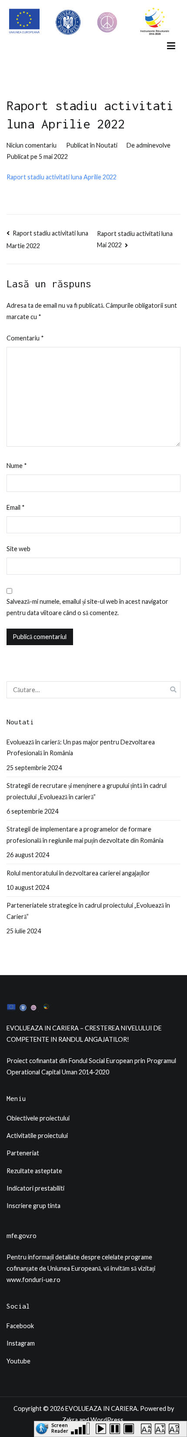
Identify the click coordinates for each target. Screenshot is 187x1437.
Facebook (20, 1325)
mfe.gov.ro (22, 1235)
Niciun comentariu (32, 145)
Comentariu (25, 338)
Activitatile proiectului (37, 1135)
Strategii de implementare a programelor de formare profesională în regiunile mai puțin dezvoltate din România (85, 834)
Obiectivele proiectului (38, 1118)
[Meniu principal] (171, 46)
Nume (17, 465)
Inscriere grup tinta (33, 1205)
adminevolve (153, 145)
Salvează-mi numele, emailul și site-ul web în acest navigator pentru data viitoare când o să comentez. (87, 607)
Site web (18, 548)
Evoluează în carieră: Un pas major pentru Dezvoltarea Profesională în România (81, 747)
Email (16, 507)
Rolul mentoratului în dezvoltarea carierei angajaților (78, 873)
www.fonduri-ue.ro (33, 1279)
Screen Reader (59, 1426)
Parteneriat (23, 1153)
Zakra (70, 1420)
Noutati (106, 145)
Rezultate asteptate (34, 1171)
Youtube (18, 1361)
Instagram (21, 1343)
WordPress (107, 1420)
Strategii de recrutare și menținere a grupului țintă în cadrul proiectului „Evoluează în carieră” (87, 791)
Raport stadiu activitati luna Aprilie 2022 (62, 177)
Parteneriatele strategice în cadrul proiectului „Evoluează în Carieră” (88, 911)
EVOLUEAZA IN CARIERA (101, 1408)
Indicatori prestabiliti (35, 1188)
